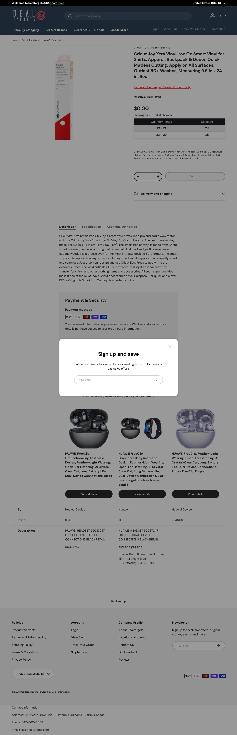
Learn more (57, 3)
